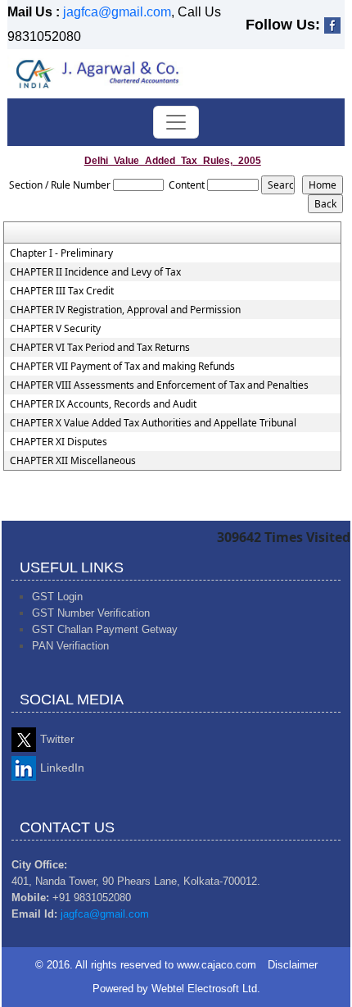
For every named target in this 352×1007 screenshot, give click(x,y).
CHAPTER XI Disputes (58, 442)
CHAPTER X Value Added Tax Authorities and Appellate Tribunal (153, 423)
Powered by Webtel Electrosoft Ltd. (176, 988)
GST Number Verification (91, 613)
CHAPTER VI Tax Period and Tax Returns (100, 347)
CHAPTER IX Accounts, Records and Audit (103, 404)
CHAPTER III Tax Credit (62, 291)
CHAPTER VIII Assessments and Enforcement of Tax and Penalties (159, 385)
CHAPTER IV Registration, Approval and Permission (125, 310)
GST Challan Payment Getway (105, 629)
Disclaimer (293, 965)
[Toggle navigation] (176, 122)
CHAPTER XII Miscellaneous (73, 460)
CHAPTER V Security (55, 328)
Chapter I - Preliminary (61, 253)
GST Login (57, 596)
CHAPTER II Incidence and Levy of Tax (95, 272)
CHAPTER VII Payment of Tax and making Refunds (122, 366)
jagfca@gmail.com (117, 12)
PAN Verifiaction (70, 646)
